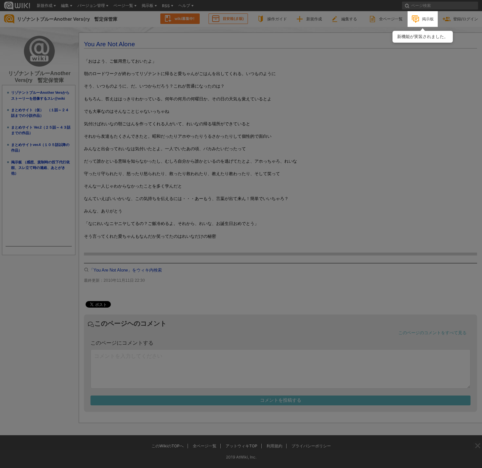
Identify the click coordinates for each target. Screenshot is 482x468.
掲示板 (428, 18)
